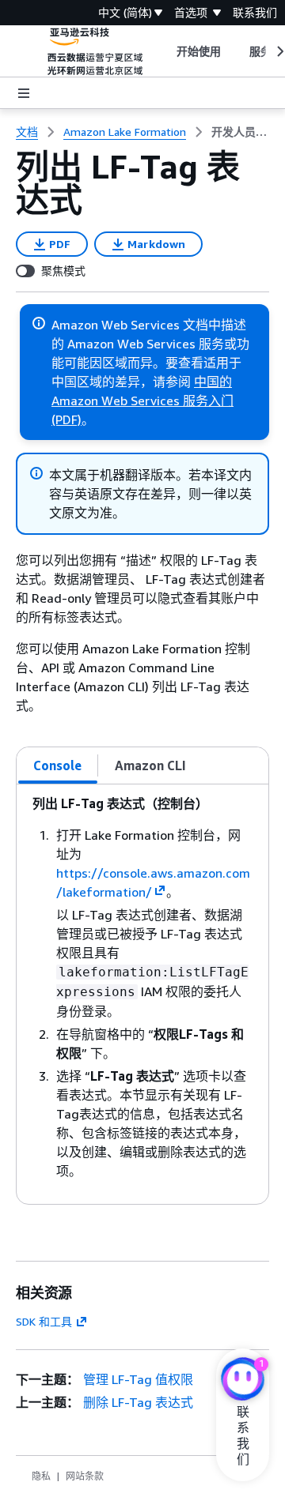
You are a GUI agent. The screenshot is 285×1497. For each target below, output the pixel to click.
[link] (240, 132)
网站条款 (85, 1476)
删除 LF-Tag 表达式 (138, 1402)
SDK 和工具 (44, 1321)
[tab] (58, 765)
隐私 (41, 1476)
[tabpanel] (142, 994)
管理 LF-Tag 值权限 (138, 1379)
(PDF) (66, 419)
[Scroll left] (164, 51)
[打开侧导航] (24, 93)
